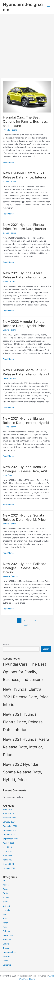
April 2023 (7, 860)
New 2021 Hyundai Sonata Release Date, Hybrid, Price (24, 517)
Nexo (5, 927)
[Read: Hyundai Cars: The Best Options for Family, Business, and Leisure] (27, 96)
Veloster (6, 956)
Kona (5, 475)
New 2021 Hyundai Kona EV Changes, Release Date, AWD (25, 469)
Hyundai (6, 130)
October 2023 (9, 834)
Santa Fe (7, 378)
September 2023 (10, 839)
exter (5, 902)
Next (27, 625)
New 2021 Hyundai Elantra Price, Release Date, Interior (24, 227)
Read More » (8, 162)
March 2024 (8, 813)
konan (5, 923)
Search (6, 644)
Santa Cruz (8, 935)
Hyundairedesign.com (23, 7)
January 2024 (9, 822)
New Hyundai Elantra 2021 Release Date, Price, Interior (24, 175)
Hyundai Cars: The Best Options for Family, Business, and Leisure (25, 121)
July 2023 (7, 847)
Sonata (6, 330)
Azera (5, 281)
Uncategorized (9, 952)
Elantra (6, 181)
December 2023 (10, 826)
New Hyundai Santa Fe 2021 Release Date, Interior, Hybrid (26, 372)
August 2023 (8, 843)
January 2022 (9, 868)
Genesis (6, 906)
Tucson (6, 948)
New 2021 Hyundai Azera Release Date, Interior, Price (24, 275)
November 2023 (10, 830)
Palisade (6, 576)
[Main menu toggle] (48, 7)
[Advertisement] (27, 42)
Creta (5, 893)
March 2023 (8, 864)
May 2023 (7, 855)
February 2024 (9, 818)
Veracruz (7, 965)
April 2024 (7, 809)
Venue (5, 961)
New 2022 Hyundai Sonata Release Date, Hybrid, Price (24, 324)
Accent (6, 885)
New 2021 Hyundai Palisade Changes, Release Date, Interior (24, 568)
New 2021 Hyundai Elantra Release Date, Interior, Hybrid (26, 420)
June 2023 (7, 851)
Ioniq (5, 914)
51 (35, 620)
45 (4, 880)
